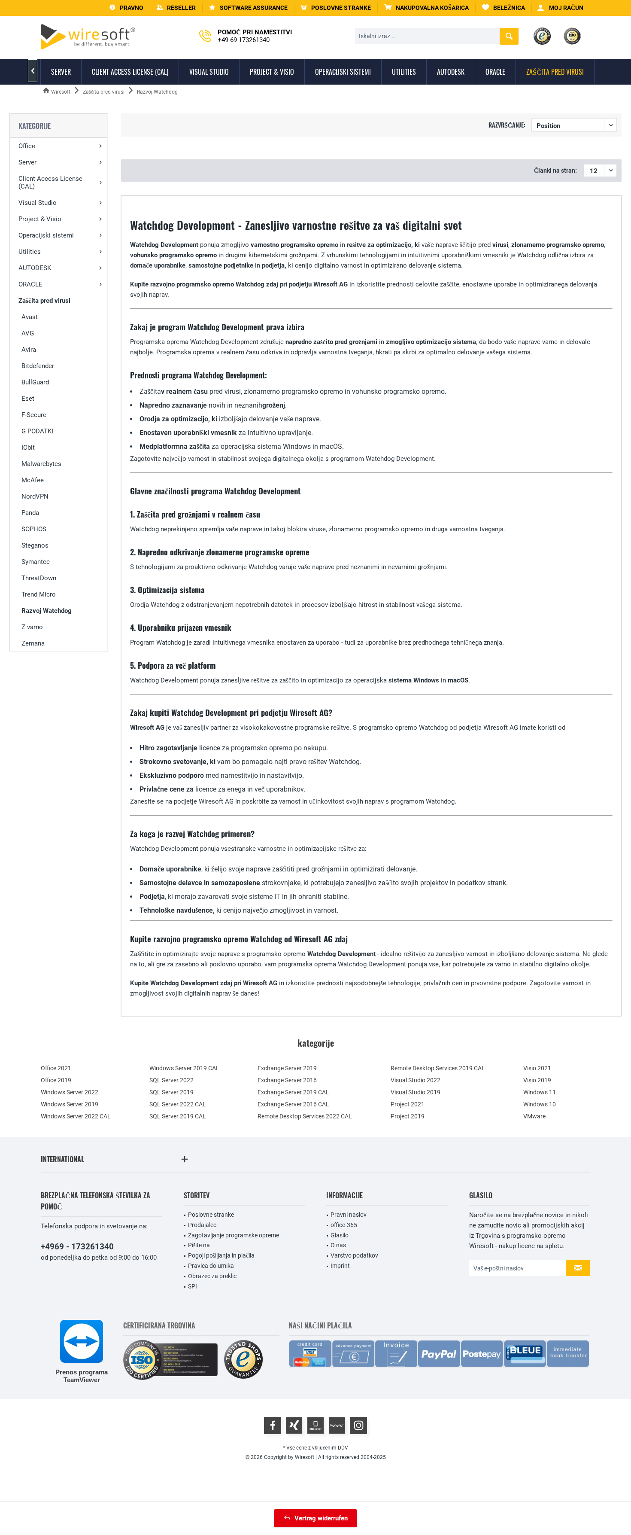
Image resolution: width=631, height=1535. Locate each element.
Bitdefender (37, 366)
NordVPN (35, 496)
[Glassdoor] (315, 1425)
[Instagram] (358, 1425)
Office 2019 (56, 1080)
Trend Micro (38, 594)
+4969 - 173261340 (77, 1247)
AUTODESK (34, 268)
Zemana (33, 643)
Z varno (32, 627)
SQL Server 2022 (171, 1080)
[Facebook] (272, 1425)
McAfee (32, 480)
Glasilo (340, 1235)
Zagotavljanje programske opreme (233, 1235)
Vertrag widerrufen (321, 1518)
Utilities (29, 252)
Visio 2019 (537, 1080)
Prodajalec (202, 1224)
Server (27, 162)
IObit (28, 447)
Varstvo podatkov (354, 1255)
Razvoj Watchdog (46, 611)
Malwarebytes (41, 464)
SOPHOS (33, 529)
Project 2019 (408, 1116)
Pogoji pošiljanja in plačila (221, 1255)
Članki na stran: (555, 170)
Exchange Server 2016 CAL (293, 1104)
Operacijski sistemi (46, 235)
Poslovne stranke (211, 1214)
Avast (29, 317)
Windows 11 (539, 1092)
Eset (27, 398)
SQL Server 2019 (171, 1092)
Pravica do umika (211, 1265)
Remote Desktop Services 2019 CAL (438, 1068)
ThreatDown (38, 578)
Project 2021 (408, 1104)
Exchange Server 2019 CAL (293, 1092)
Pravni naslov (349, 1214)
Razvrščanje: (506, 124)
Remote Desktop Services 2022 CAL (305, 1116)
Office (26, 146)
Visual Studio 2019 (415, 1092)
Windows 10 (539, 1104)
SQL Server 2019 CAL (177, 1116)
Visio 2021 (537, 1068)
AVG (27, 333)
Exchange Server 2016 (287, 1080)
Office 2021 (56, 1068)
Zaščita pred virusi (44, 301)
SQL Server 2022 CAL (177, 1104)
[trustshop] (243, 1360)
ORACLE (30, 284)
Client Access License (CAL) (50, 182)
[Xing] (294, 1425)
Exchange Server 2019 (287, 1068)
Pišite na (199, 1245)
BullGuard (35, 382)
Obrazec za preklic (212, 1276)
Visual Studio (37, 203)
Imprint (340, 1265)
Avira (28, 349)
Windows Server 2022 (69, 1092)
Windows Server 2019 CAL (184, 1068)
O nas (338, 1245)
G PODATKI (37, 431)
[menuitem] (427, 8)
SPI (192, 1286)
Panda (30, 513)
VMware (534, 1116)
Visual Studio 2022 (415, 1080)
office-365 (344, 1224)
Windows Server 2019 (69, 1104)
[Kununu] (337, 1425)
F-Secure (33, 415)
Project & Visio (39, 219)
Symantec (35, 562)
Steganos (35, 545)
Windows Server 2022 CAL (76, 1116)
